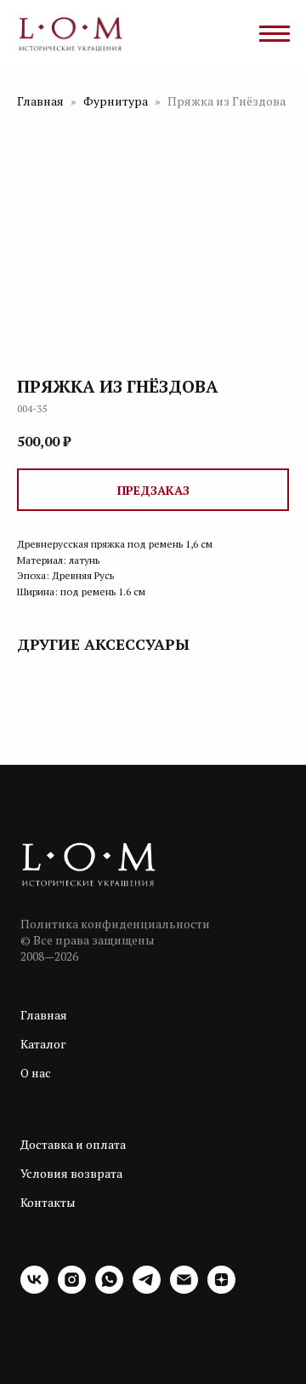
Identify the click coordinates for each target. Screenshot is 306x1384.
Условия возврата (71, 1173)
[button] (153, 489)
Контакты (48, 1202)
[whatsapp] (109, 1289)
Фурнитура (116, 101)
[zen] (221, 1289)
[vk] (34, 1289)
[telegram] (147, 1289)
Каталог (43, 1044)
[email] (184, 1289)
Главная (40, 101)
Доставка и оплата (73, 1144)
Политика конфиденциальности (115, 924)
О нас (35, 1073)
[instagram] (72, 1289)
